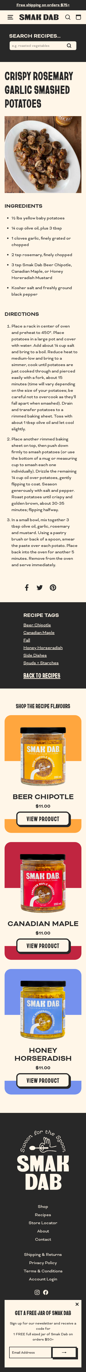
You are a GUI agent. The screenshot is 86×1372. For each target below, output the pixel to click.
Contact (43, 1239)
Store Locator (43, 1223)
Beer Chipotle (37, 625)
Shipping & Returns (43, 1254)
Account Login (43, 1279)
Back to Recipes (41, 675)
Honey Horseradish (43, 647)
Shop (43, 1206)
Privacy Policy (43, 1263)
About (43, 1231)
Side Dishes (35, 655)
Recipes (43, 1215)
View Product (43, 819)
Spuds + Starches (41, 663)
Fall (26, 640)
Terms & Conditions (43, 1271)
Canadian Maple (39, 632)
